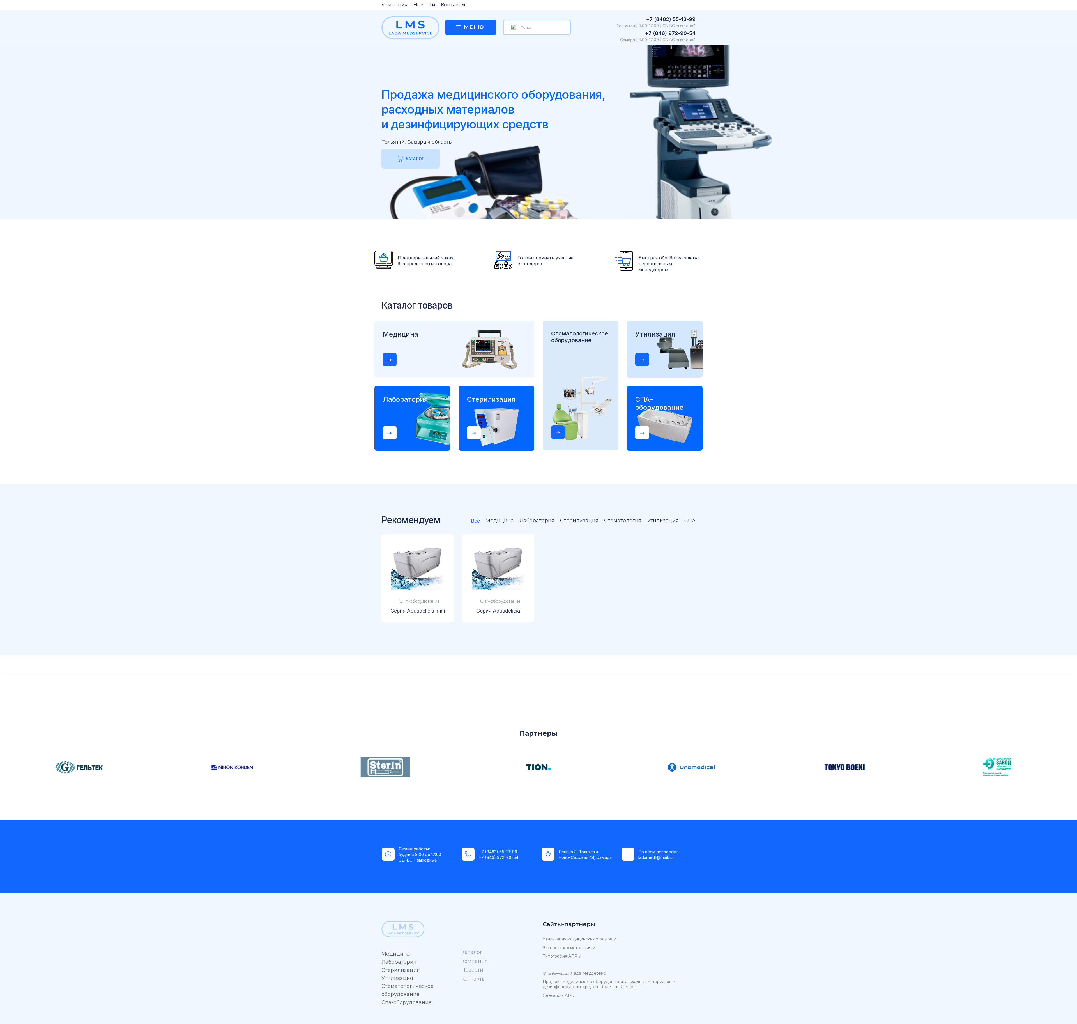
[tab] (472, 521)
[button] (390, 359)
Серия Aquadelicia (498, 611)
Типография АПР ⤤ (562, 956)
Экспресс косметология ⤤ (569, 947)
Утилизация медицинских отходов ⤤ (580, 939)
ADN (569, 995)
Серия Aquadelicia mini (417, 611)
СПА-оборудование (419, 601)
